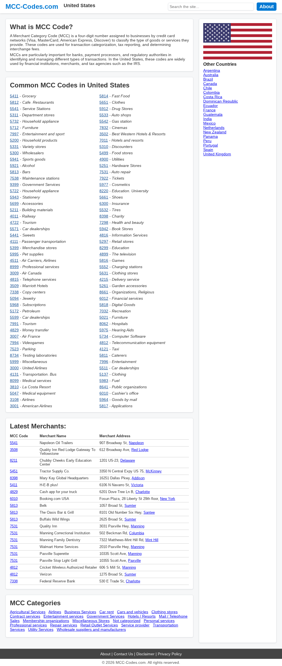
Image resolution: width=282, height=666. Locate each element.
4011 (14, 216)
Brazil (208, 79)
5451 (14, 471)
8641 (103, 387)
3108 (14, 399)
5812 (14, 102)
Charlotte (142, 492)
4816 (103, 235)
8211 (13, 461)
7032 (103, 311)
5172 (14, 311)
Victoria (137, 485)
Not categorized (126, 620)
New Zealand (214, 132)
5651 (103, 102)
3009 (14, 273)
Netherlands (213, 127)
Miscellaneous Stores (91, 620)
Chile (207, 88)
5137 (103, 374)
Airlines (54, 612)
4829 (14, 330)
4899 (103, 254)
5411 (14, 96)
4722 (14, 222)
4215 (103, 279)
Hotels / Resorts (142, 616)
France (209, 110)
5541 (14, 108)
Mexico (209, 123)
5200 (14, 140)
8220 (103, 191)
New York (167, 499)
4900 (103, 159)
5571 (14, 229)
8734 (14, 355)
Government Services (105, 616)
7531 (103, 172)
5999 (14, 361)
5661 (103, 197)
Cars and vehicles (132, 612)
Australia (210, 75)
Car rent (106, 612)
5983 (103, 380)
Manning (137, 526)
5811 (103, 355)
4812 (103, 342)
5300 (14, 153)
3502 (103, 134)
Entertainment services (63, 616)
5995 (14, 254)
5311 (14, 115)
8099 (14, 380)
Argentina (211, 70)
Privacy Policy (170, 654)
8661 (103, 292)
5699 (14, 203)
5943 (14, 197)
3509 (14, 286)
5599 (14, 317)
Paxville (134, 561)
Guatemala (213, 114)
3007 (14, 336)
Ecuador (210, 105)
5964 (103, 399)
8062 (103, 323)
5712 (14, 127)
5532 (103, 210)
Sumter (130, 506)
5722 (14, 191)
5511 (103, 368)
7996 (103, 361)
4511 (14, 260)
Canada (210, 83)
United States (79, 5)
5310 (103, 146)
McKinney (154, 471)
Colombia (211, 92)
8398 (103, 216)
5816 (103, 260)
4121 (103, 349)
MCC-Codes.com (32, 6)
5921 (14, 165)
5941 (14, 159)
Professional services (28, 625)
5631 (103, 273)
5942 (103, 229)
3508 (14, 450)
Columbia (136, 533)
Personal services (159, 620)
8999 (14, 267)
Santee (149, 512)
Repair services (63, 625)
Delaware (127, 461)
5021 (103, 317)
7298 (103, 222)
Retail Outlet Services (99, 625)
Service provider (135, 625)
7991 (14, 323)
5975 (103, 330)
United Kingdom (217, 154)
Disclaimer (145, 654)
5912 (103, 108)
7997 (14, 134)
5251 (103, 165)
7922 (103, 178)
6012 (103, 298)
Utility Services (40, 629)
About (266, 6)
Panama (210, 136)
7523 (14, 349)
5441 (14, 235)
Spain (208, 149)
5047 (14, 393)
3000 (14, 368)
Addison (138, 478)
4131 (14, 374)
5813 (14, 172)
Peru (207, 141)
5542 (103, 121)
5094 (14, 298)
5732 (14, 121)
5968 (14, 304)
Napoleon (136, 443)
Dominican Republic (220, 101)
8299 (103, 248)
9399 (14, 184)
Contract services (25, 616)
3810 (14, 387)
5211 (14, 210)
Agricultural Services (27, 612)
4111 (14, 241)
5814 (103, 96)
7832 (103, 127)
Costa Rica (212, 97)
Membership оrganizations (46, 620)
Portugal (210, 145)
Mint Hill (151, 540)
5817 (103, 406)
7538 (14, 178)
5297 (103, 241)
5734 (103, 336)
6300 (103, 203)
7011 (103, 140)
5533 (103, 115)
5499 (103, 153)
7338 (14, 292)
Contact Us (123, 654)
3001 (14, 406)
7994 (14, 342)
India (207, 119)
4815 (14, 279)
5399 (14, 248)
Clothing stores (164, 612)
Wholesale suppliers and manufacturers (91, 629)
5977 (103, 184)
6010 (103, 393)
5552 (103, 267)
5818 (103, 304)
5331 (14, 146)
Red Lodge (139, 450)
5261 (103, 286)
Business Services (80, 612)
